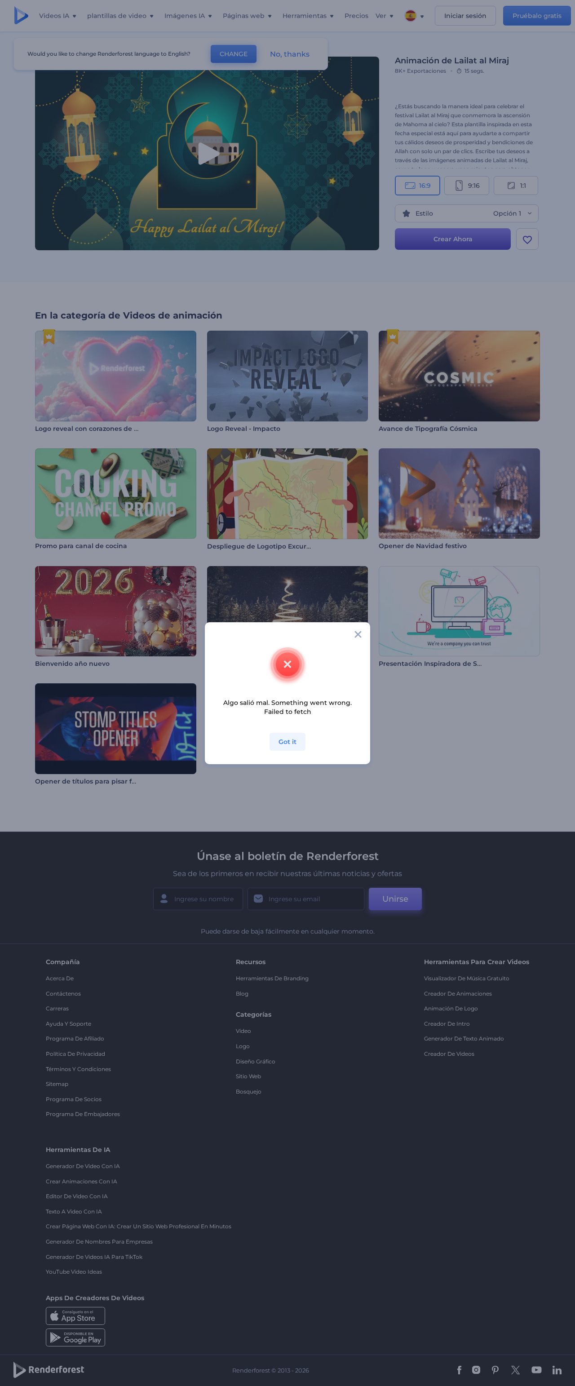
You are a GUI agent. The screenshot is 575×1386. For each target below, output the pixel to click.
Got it (287, 742)
